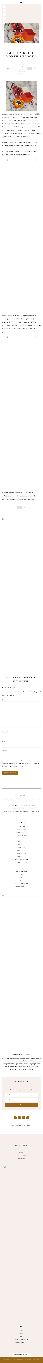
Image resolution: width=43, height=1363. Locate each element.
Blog (21, 64)
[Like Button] (29, 68)
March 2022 (21, 829)
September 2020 (21, 859)
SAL (21, 68)
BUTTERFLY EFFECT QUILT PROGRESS (21, 808)
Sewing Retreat (21, 883)
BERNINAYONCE (21, 14)
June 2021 (21, 844)
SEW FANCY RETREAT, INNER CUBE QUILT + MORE (21, 799)
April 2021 (21, 850)
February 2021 (21, 856)
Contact (21, 1158)
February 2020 (21, 862)
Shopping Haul (21, 886)
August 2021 (21, 838)
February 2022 (21, 832)
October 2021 (21, 835)
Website (5, 751)
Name (5, 732)
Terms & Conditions (21, 1149)
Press (21, 1152)
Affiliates (21, 1155)
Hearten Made (34, 1359)
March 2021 (21, 853)
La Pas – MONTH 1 (21, 802)
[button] (21, 2)
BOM (21, 66)
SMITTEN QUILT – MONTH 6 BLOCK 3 (21, 805)
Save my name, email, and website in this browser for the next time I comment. (21, 764)
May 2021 (21, 847)
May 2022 (21, 826)
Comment (6, 700)
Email (5, 741)
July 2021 (21, 841)
